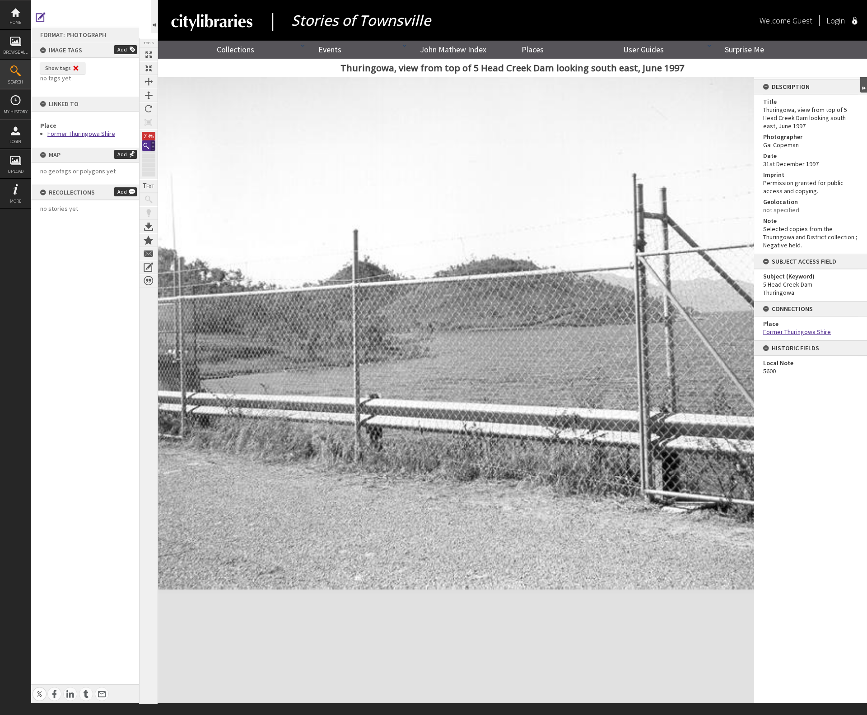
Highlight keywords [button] (149, 213)
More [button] (15, 201)
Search (15, 82)
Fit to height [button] (149, 95)
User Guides (643, 49)
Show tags (58, 68)
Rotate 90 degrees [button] (149, 109)
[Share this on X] (40, 689)
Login (15, 141)
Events (329, 49)
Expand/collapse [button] (863, 85)
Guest (802, 20)
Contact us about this (149, 253)
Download (149, 226)
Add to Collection (149, 240)
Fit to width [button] (149, 81)
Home (15, 22)
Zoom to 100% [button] (149, 122)
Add (122, 49)
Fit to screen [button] (149, 68)
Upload (15, 171)
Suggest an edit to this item (41, 17)
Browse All (15, 52)
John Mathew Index (453, 49)
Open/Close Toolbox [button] (154, 16)
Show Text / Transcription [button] (149, 186)
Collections (235, 49)
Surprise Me (744, 49)
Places (533, 49)
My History (16, 112)
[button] (148, 145)
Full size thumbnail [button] (149, 54)
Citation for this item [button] (149, 281)
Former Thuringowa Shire (81, 134)
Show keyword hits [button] (149, 199)
